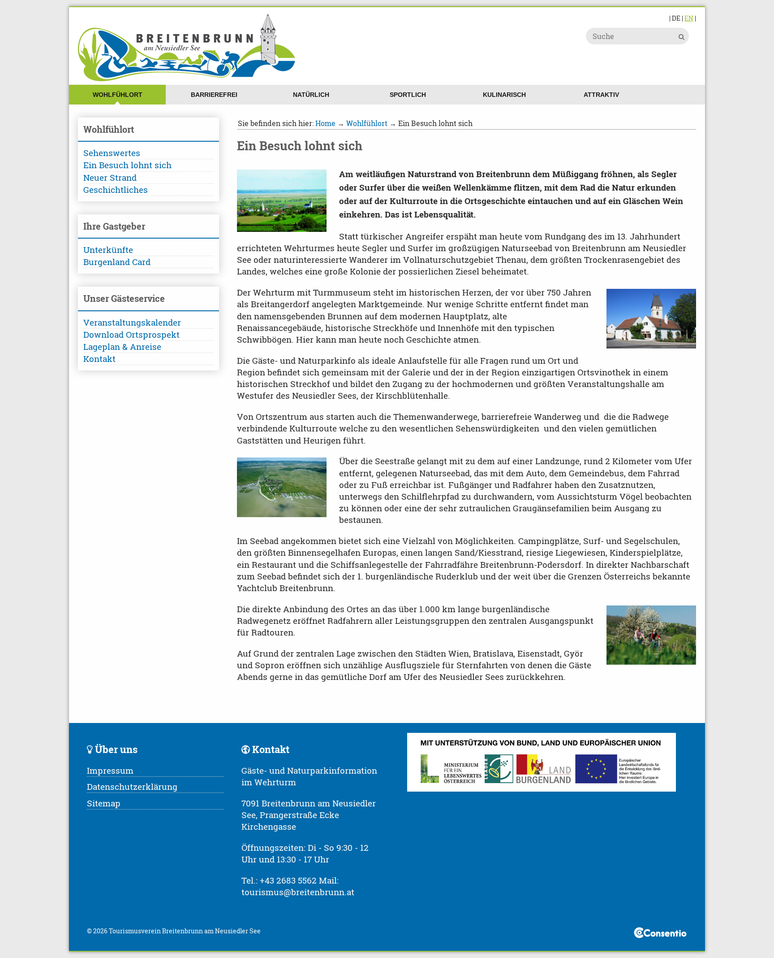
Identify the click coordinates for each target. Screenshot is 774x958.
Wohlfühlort (117, 94)
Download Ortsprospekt (131, 334)
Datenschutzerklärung (132, 786)
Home (325, 123)
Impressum (110, 770)
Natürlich (311, 94)
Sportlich (408, 94)
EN (688, 18)
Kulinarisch (504, 94)
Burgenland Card (116, 261)
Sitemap (103, 803)
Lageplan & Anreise (122, 346)
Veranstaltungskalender (132, 322)
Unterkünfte (108, 249)
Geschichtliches (115, 189)
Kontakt (99, 358)
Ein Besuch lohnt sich (127, 164)
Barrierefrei (214, 94)
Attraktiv (601, 94)
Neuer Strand (110, 177)
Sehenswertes (111, 152)
